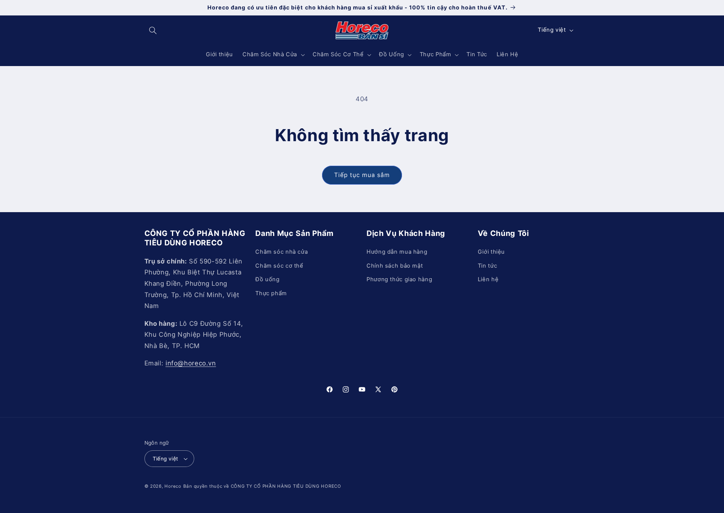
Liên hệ (488, 279)
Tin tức (487, 265)
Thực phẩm (271, 293)
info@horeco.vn (191, 363)
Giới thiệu (491, 252)
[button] (153, 30)
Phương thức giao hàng (399, 279)
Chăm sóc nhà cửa (281, 252)
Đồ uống (267, 279)
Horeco (172, 486)
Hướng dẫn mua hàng (397, 252)
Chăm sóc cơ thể (279, 265)
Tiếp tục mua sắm (362, 175)
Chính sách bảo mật (395, 265)
